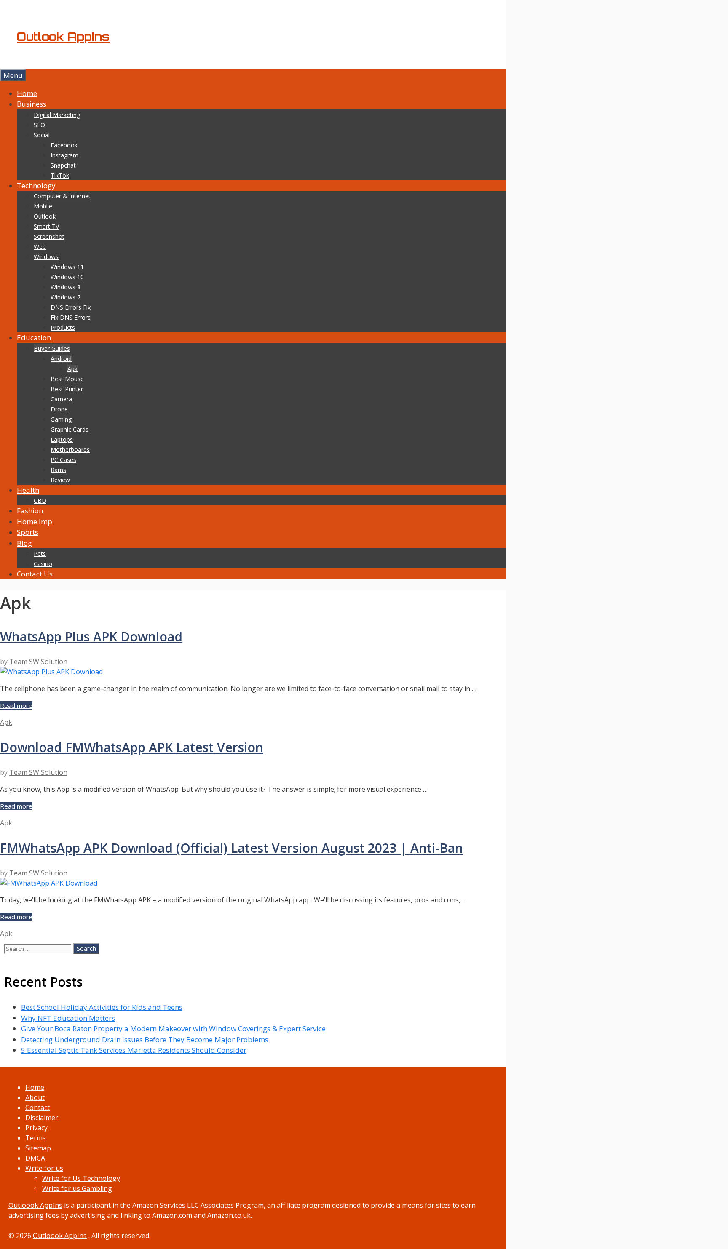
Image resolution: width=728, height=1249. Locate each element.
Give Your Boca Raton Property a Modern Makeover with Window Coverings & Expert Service (173, 1028)
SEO (39, 125)
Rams (58, 470)
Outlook (45, 216)
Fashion (30, 510)
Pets (40, 554)
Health (28, 490)
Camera (61, 399)
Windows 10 (67, 277)
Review (60, 480)
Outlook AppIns (63, 36)
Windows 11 (67, 267)
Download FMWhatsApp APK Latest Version (131, 747)
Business (31, 104)
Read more (16, 705)
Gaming (61, 419)
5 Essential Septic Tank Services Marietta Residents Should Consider (133, 1050)
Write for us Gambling (77, 1188)
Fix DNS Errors (71, 317)
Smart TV (46, 226)
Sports (27, 532)
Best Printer (67, 389)
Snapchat (63, 165)
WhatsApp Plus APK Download (91, 636)
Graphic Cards (69, 429)
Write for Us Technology (81, 1178)
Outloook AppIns (35, 1205)
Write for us (44, 1168)
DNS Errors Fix (71, 307)
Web (40, 247)
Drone (59, 409)
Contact (37, 1107)
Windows (46, 257)
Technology (36, 185)
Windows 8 (65, 287)
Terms (35, 1137)
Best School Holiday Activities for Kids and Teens (101, 1007)
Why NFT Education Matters (68, 1018)
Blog (24, 543)
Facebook (64, 145)
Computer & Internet (62, 196)
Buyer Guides (52, 348)
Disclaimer (41, 1117)
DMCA (35, 1158)
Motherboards (70, 450)
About (35, 1097)
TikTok (60, 175)
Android (61, 359)
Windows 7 (65, 297)
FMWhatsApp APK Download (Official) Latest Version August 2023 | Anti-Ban (231, 848)
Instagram (64, 155)
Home (27, 93)
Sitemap (38, 1148)
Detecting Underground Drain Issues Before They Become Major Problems (144, 1039)
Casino (43, 564)
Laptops (62, 439)
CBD (40, 500)
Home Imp (34, 521)
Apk (72, 369)
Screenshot (49, 236)
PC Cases (63, 460)
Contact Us (35, 574)
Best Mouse (67, 379)
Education (34, 337)
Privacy (36, 1127)
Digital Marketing (57, 115)
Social (42, 135)
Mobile (43, 206)
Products (63, 327)
